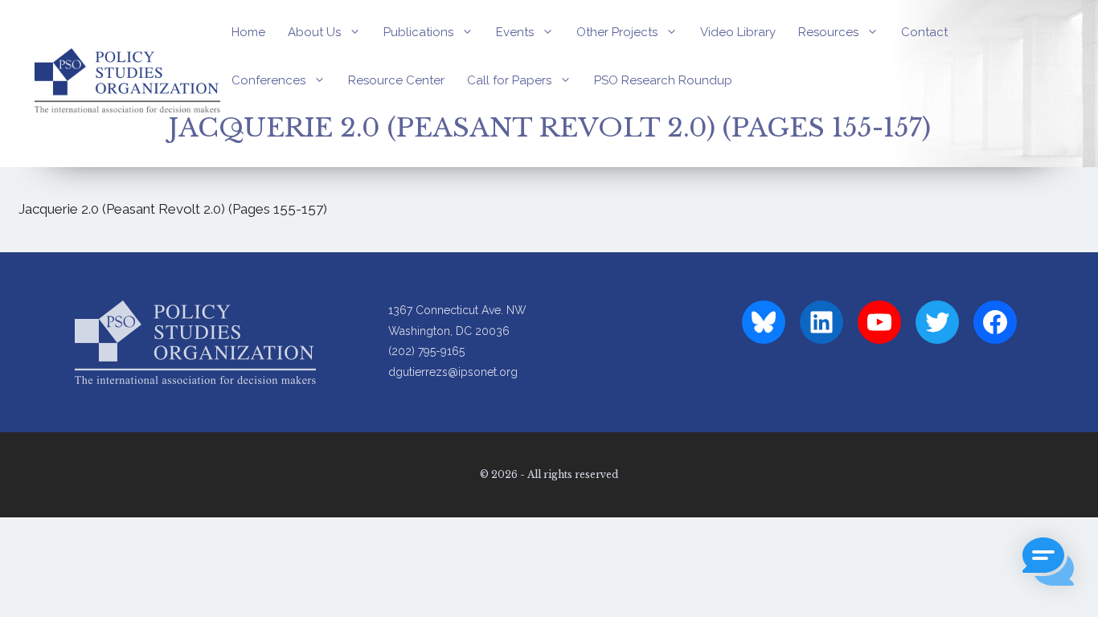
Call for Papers (509, 80)
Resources (828, 32)
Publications (418, 32)
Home (248, 32)
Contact (924, 32)
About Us (314, 32)
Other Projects (617, 32)
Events (515, 32)
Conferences (268, 80)
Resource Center (396, 80)
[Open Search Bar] (237, 128)
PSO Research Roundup (663, 80)
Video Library (738, 32)
